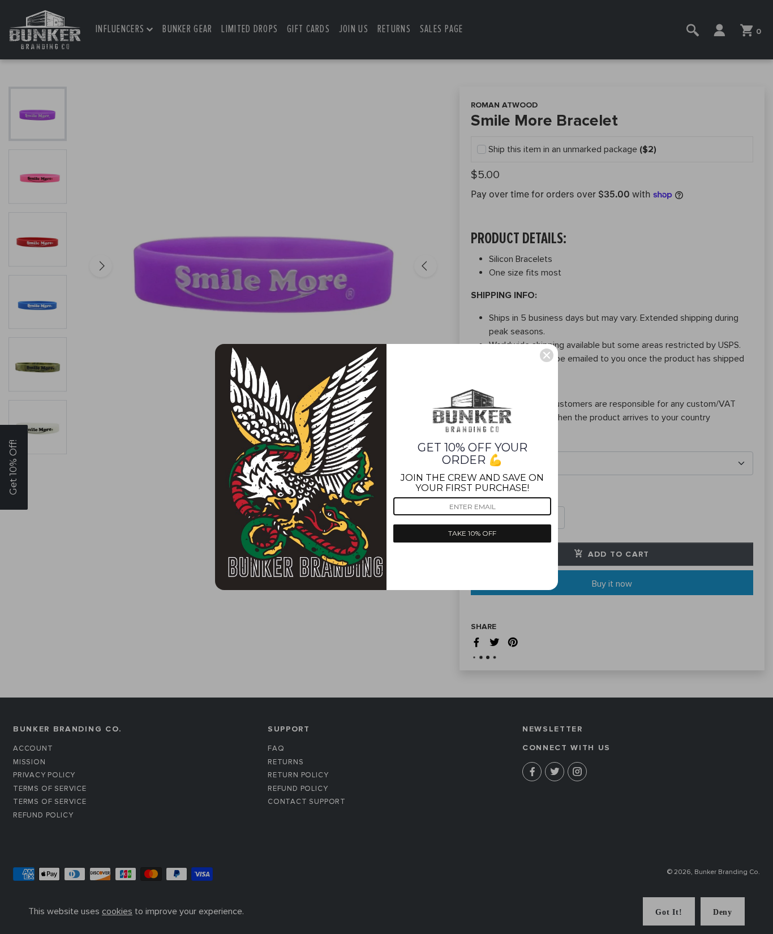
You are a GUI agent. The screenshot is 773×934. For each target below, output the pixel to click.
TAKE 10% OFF (472, 533)
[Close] (546, 355)
